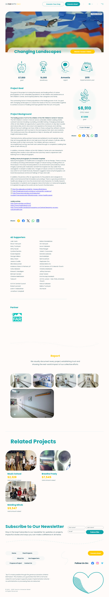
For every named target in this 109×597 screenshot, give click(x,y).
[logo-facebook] (92, 563)
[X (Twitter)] (87, 135)
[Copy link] (79, 135)
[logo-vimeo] (102, 563)
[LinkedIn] (96, 135)
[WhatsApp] (92, 135)
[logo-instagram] (97, 563)
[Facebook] (83, 135)
